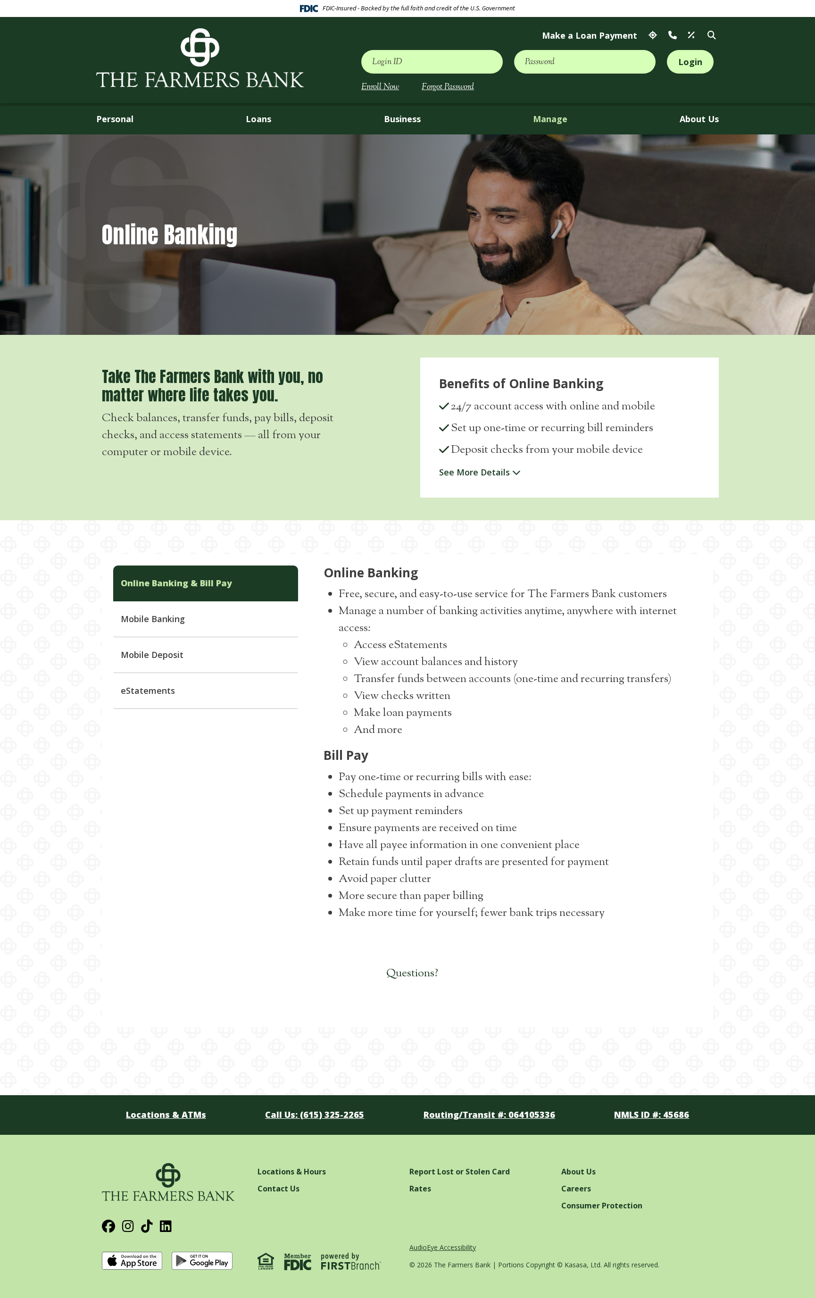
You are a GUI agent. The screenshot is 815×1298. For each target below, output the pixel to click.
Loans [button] (258, 119)
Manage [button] (550, 119)
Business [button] (402, 119)
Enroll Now (380, 87)
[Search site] (712, 35)
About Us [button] (699, 119)
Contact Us (672, 35)
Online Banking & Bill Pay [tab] (176, 583)
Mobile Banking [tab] (153, 618)
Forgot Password (448, 87)
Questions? (412, 973)
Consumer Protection (601, 1205)
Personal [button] (114, 119)
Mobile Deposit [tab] (152, 654)
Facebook (108, 1226)
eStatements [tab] (148, 690)
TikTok (147, 1226)
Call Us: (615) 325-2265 (314, 1114)
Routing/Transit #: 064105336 (489, 1114)
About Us (578, 1171)
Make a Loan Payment (589, 35)
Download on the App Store (133, 1261)
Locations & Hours (292, 1171)
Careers (576, 1188)
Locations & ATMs (653, 35)
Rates (691, 35)
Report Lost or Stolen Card (459, 1171)
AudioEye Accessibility (442, 1247)
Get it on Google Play (203, 1261)
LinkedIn (166, 1226)
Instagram (128, 1226)
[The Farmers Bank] (200, 58)
